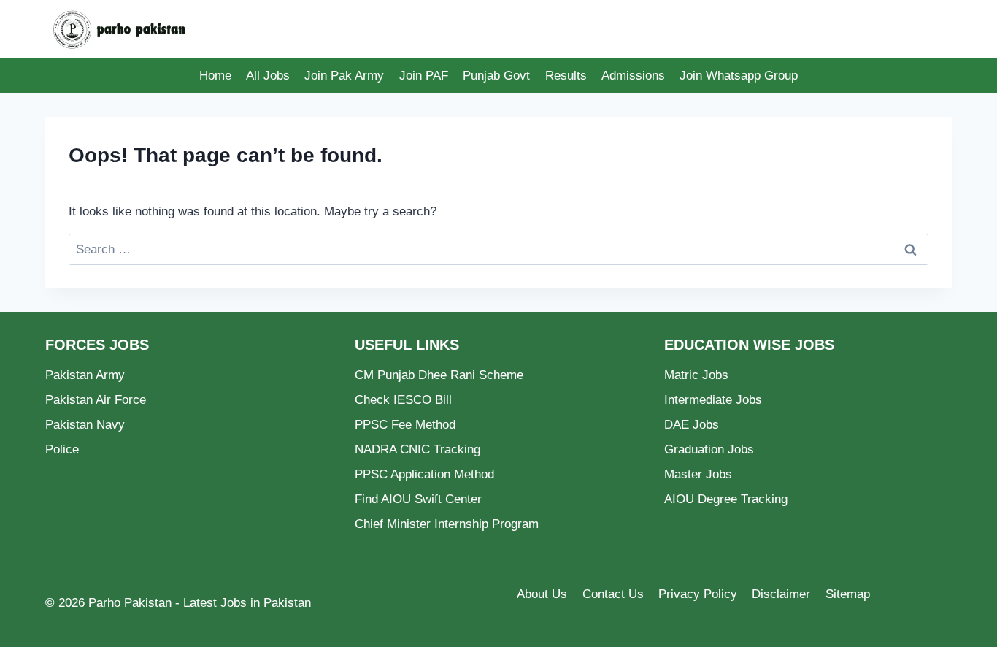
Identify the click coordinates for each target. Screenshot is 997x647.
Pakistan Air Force (95, 400)
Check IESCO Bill (403, 400)
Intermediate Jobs (713, 400)
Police (62, 449)
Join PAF (423, 76)
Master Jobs (698, 474)
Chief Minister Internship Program (447, 524)
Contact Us (613, 594)
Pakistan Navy (85, 425)
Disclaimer (781, 594)
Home (215, 76)
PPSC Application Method (424, 474)
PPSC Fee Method (405, 425)
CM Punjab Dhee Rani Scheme (439, 375)
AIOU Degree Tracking (726, 499)
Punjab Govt (496, 76)
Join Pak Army (344, 76)
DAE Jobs (691, 425)
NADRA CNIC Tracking (417, 449)
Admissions (633, 76)
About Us (542, 594)
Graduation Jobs (709, 449)
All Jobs (268, 76)
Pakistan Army (85, 375)
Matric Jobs (696, 375)
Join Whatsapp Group (739, 76)
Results (566, 76)
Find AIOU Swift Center (418, 499)
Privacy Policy (697, 594)
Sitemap (847, 594)
